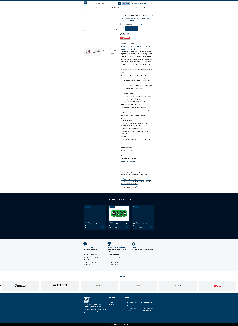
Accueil (88, 7)
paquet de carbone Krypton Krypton (129, 183)
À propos (128, 7)
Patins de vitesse (135, 174)
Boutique (98, 7)
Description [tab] (124, 43)
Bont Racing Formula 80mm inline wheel (143, 223)
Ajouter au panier (131, 28)
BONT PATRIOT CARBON (130, 179)
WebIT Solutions (124, 324)
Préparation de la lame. (141, 161)
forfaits (133, 150)
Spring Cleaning (133, 187)
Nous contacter (147, 7)
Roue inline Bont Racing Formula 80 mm (94, 223)
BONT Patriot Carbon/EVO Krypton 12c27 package (132, 181)
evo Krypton (149, 181)
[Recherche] (119, 3)
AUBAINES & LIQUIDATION (113, 7)
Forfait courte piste (132, 172)
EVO (128, 187)
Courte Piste (123, 172)
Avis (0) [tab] (132, 43)
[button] (82, 218)
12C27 (121, 179)
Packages (141, 172)
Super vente (144, 174)
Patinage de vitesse (125, 174)
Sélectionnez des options (102, 227)
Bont (125, 187)
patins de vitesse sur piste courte (128, 185)
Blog (137, 7)
